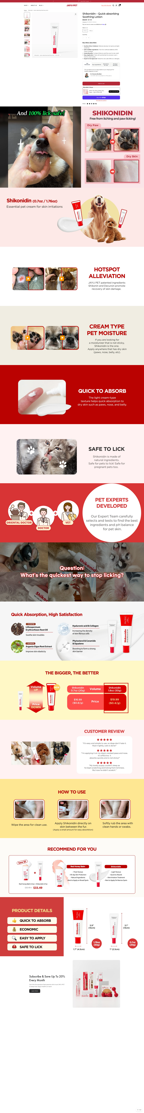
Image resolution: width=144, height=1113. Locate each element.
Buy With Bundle (106, 5)
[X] (90, 104)
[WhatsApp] (94, 104)
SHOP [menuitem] (25, 5)
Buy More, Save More (89, 42)
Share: (84, 103)
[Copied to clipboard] (96, 104)
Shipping (84, 22)
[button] (34, 991)
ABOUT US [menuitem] (34, 5)
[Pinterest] (92, 104)
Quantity (84, 34)
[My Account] (116, 5)
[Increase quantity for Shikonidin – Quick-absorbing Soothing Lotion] (89, 37)
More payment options (101, 100)
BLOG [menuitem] (40, 5)
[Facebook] (87, 104)
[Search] (113, 5)
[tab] (87, 64)
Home (25, 10)
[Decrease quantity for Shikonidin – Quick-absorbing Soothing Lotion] (84, 37)
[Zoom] (75, 14)
